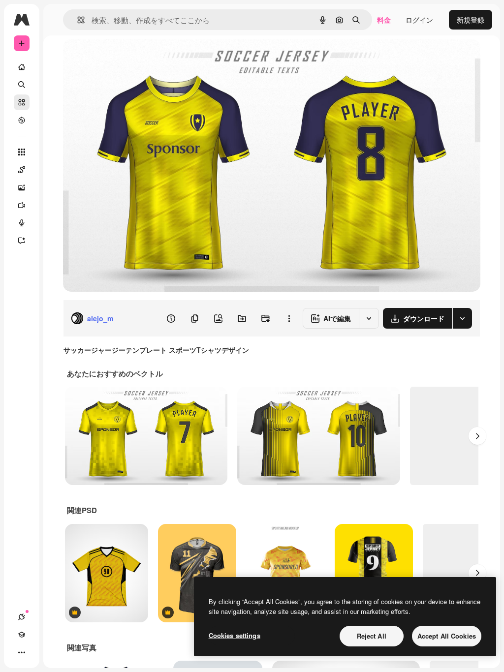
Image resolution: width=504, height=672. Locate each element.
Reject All (371, 636)
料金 (384, 20)
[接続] (22, 617)
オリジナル (130, 58)
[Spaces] (22, 170)
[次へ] (477, 436)
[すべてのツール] (22, 152)
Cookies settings (234, 635)
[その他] (22, 652)
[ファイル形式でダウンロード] (462, 318)
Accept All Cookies (446, 636)
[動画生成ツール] (22, 205)
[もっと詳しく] (22, 120)
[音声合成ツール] (22, 223)
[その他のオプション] (289, 318)
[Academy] (22, 634)
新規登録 (470, 20)
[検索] (22, 84)
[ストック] (22, 102)
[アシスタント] (22, 240)
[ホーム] (22, 67)
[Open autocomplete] (77, 20)
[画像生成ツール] (22, 187)
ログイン (419, 20)
